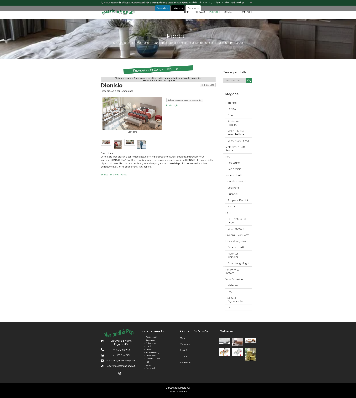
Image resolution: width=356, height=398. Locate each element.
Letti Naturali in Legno (237, 221)
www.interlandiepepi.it (124, 366)
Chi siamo (185, 344)
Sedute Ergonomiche (235, 299)
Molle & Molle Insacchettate (236, 133)
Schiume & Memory (234, 123)
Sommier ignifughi (238, 263)
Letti (228, 212)
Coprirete (233, 187)
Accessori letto (234, 175)
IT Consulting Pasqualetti (178, 391)
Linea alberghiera (235, 241)
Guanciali (233, 194)
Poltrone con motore (233, 271)
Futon (231, 115)
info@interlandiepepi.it (124, 360)
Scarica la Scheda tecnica (114, 174)
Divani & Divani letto (237, 235)
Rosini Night (172, 105)
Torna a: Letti (207, 85)
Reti (227, 156)
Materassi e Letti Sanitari (235, 149)
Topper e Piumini (238, 200)
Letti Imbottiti (236, 228)
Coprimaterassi (236, 181)
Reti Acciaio (234, 169)
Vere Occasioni (234, 279)
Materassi (231, 102)
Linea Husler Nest (238, 140)
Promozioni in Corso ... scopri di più (158, 69)
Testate (232, 206)
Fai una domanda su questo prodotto (184, 100)
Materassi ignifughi (233, 255)
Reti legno (234, 162)
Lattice (232, 108)
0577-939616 (123, 349)
